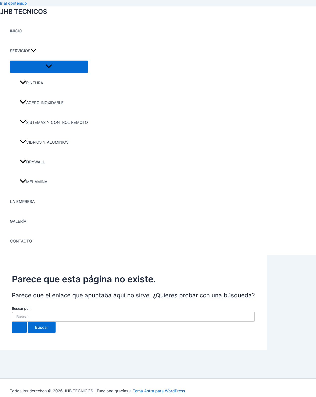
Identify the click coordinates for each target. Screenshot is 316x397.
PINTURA (34, 82)
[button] (33, 51)
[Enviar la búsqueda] (19, 327)
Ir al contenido (13, 3)
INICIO (16, 30)
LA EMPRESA (22, 201)
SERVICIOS (20, 50)
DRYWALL (35, 161)
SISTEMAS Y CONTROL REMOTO (57, 122)
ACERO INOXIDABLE (45, 102)
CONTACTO (21, 241)
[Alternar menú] (49, 66)
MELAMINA (36, 181)
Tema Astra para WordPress (159, 390)
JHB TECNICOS (23, 11)
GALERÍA (18, 221)
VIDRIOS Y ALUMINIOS (47, 142)
